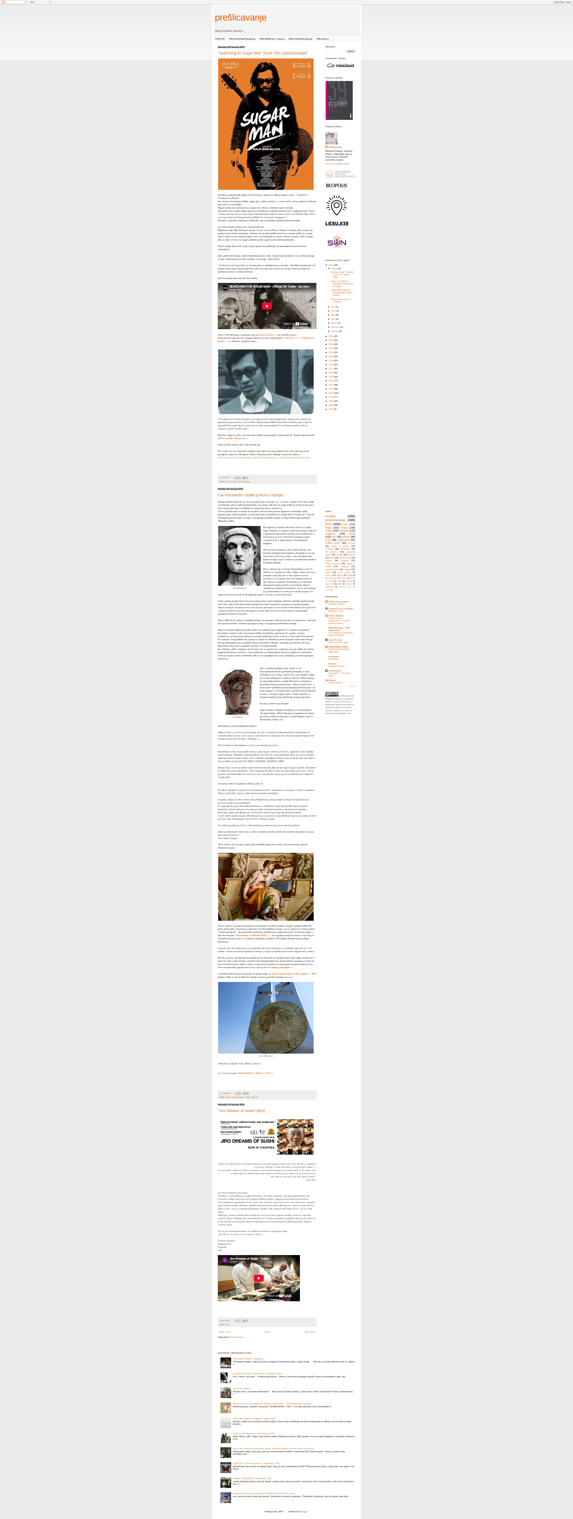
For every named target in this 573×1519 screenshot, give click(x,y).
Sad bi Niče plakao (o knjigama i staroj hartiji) (254, 1418)
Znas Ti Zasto (335, 640)
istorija (234, 1097)
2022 (331, 348)
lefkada (349, 581)
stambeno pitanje (345, 587)
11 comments (225, 1093)
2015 (331, 376)
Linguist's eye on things (340, 608)
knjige (328, 527)
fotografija (345, 549)
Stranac (332, 663)
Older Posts (310, 1332)
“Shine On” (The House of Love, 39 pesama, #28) (256, 1463)
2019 (331, 360)
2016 (331, 372)
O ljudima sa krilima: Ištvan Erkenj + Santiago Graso (257, 1373)
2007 (331, 409)
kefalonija (329, 587)
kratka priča (332, 543)
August (334, 268)
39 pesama (331, 552)
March (334, 323)
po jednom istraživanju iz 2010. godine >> (290, 973)
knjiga (339, 581)
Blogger (304, 1511)
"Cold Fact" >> (290, 337)
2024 (331, 340)
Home (267, 1332)
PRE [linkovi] (322, 39)
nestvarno (329, 584)
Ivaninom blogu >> (267, 334)
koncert (351, 554)
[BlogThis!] (238, 477)
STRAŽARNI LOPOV (338, 647)
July (333, 307)
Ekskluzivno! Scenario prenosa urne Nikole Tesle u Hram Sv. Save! (264, 1493)
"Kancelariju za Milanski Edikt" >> (253, 935)
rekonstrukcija (331, 569)
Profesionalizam (335, 683)
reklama (344, 566)
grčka (328, 572)
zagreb (327, 590)
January (335, 331)
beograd (343, 530)
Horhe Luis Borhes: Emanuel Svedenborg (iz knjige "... (342, 283)
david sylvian (344, 572)
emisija (344, 527)
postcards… (334, 656)
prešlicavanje (241, 17)
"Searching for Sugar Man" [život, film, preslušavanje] (262, 53)
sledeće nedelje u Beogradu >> (233, 438)
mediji (352, 533)
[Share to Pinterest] (246, 477)
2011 (331, 393)
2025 (331, 336)
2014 (331, 380)
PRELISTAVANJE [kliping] (300, 39)
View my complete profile (337, 163)
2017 (331, 368)
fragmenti (330, 533)
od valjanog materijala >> (280, 967)
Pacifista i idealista (336, 604)
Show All (352, 686)
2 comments (224, 1321)
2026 (331, 265)
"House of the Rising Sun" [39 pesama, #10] (253, 1433)
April (333, 319)
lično (328, 524)
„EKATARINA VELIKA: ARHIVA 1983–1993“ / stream (342, 292)
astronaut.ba (334, 670)
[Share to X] (241, 477)
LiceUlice (329, 549)
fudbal (349, 575)
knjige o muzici (340, 546)
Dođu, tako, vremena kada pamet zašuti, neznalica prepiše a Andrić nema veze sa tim (273, 1448)
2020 (331, 356)
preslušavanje (244, 482)
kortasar (348, 584)
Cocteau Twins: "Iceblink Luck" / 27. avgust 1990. (342, 274)
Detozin (332, 680)
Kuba (339, 584)
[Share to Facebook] (243, 477)
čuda (228, 1097)
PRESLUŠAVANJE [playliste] (242, 39)
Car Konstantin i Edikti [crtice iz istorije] (250, 495)
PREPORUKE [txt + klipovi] (271, 39)
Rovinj (343, 578)
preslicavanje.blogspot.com (338, 713)
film (227, 482)
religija (241, 1097)
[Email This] (235, 477)
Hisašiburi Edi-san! (336, 666)
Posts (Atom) (237, 1337)
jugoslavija (343, 540)
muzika (233, 482)
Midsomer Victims (336, 611)
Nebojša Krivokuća (334, 699)
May (333, 315)
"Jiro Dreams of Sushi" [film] (241, 1111)
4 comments (224, 477)
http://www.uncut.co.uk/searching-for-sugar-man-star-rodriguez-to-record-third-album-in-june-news (264, 457)
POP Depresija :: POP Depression (339, 629)
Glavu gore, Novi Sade (338, 642)
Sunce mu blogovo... (242, 1388)
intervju (328, 575)
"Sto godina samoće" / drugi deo (341, 300)
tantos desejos (336, 615)
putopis (351, 543)
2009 (331, 401)
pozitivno (345, 560)
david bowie (345, 557)
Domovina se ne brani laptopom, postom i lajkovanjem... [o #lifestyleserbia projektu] (272, 1403)
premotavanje (331, 578)
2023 (331, 344)
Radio (345, 524)
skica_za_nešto (332, 563)
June (333, 311)
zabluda (254, 1097)
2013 (331, 385)
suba (332, 557)
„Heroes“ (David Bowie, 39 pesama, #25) (252, 1478)
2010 (331, 397)
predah (328, 560)
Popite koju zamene (338, 601)
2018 (331, 364)
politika (346, 536)
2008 (331, 405)
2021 (331, 352)
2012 (331, 389)
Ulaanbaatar (333, 659)
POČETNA (220, 39)
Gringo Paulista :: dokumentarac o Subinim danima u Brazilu (339, 620)
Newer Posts (225, 1332)
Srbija (247, 1097)
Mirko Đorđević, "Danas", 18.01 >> (255, 1073)
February (335, 327)
